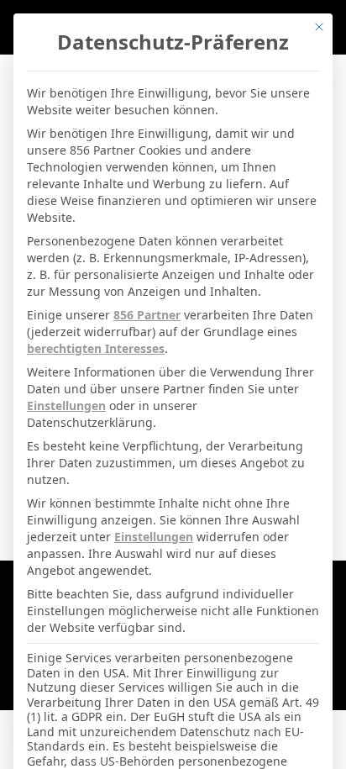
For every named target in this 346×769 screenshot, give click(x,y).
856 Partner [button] (147, 315)
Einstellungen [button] (66, 405)
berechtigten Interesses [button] (96, 348)
